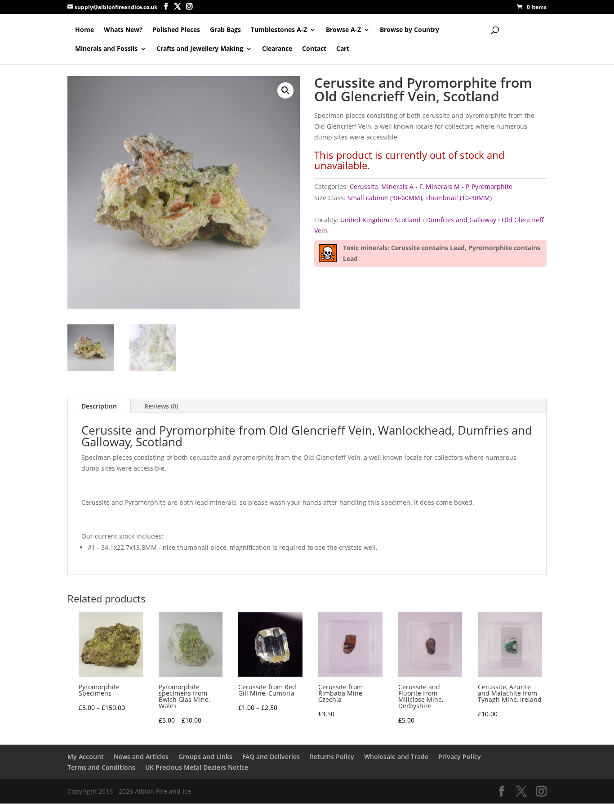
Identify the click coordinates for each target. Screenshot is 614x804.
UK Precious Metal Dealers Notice (196, 767)
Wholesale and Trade (396, 756)
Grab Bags (225, 30)
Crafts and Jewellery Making (199, 49)
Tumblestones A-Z (279, 30)
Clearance (277, 49)
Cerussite (364, 186)
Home (84, 30)
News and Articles (141, 756)
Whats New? (123, 30)
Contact (314, 49)
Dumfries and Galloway (461, 220)
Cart (342, 49)
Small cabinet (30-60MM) (384, 197)
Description (99, 406)
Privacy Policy (459, 756)
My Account (85, 756)
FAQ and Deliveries (271, 756)
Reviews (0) (161, 406)
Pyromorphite (492, 186)
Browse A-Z (343, 30)
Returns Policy (332, 756)
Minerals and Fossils (106, 49)
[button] (285, 90)
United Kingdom (364, 220)
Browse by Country (409, 30)
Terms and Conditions (101, 767)
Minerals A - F (402, 186)
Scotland (408, 220)
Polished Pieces (176, 30)
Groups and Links (205, 756)
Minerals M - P (447, 186)
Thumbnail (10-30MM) (458, 197)
